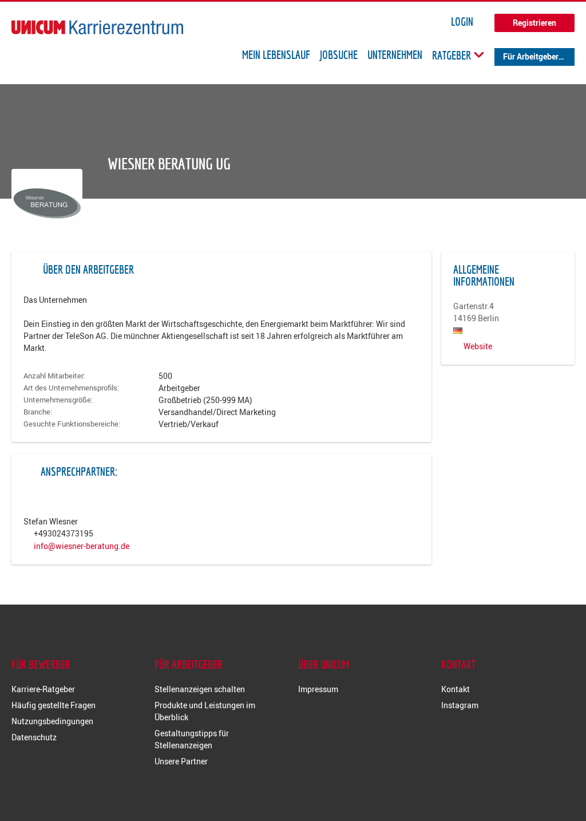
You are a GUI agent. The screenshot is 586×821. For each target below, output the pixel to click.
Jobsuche (339, 55)
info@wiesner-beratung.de (81, 545)
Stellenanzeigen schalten (200, 689)
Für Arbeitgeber (531, 56)
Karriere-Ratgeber (43, 689)
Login (462, 21)
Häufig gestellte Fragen (53, 705)
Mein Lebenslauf (276, 55)
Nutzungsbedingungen (52, 721)
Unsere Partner (181, 761)
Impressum (318, 689)
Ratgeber (452, 55)
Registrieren (534, 22)
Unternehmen (394, 55)
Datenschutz (34, 737)
